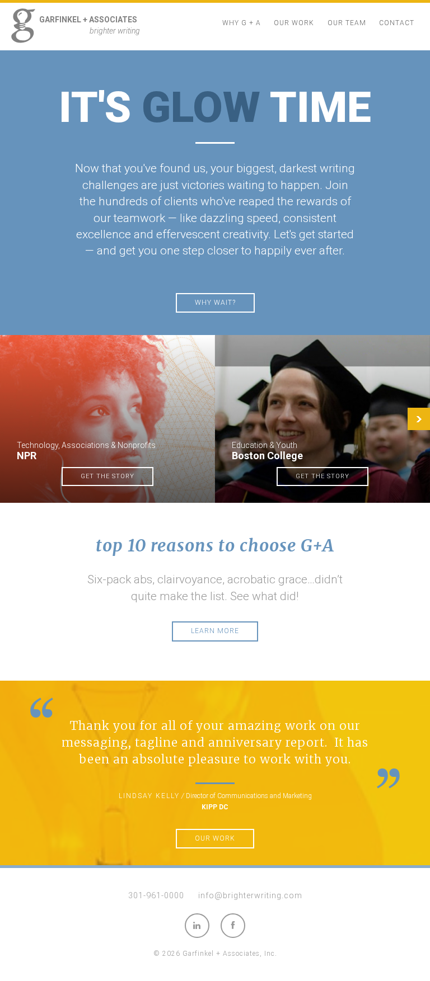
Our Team (347, 23)
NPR (26, 455)
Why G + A (241, 23)
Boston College (267, 455)
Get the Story (107, 476)
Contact (396, 23)
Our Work (294, 23)
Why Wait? (215, 302)
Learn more (215, 631)
